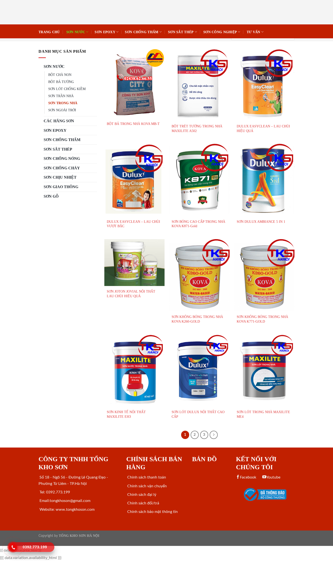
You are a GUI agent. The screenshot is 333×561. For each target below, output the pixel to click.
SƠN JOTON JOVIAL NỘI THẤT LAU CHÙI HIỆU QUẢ (131, 293)
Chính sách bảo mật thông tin (152, 512)
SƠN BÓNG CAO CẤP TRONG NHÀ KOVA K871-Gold (198, 224)
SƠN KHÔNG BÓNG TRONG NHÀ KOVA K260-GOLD (197, 319)
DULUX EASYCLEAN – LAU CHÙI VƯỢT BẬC (133, 224)
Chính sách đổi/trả (142, 503)
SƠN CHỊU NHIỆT (60, 177)
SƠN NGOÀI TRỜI (62, 110)
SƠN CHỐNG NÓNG (62, 158)
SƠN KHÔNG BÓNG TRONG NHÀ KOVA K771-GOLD (262, 319)
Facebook (248, 477)
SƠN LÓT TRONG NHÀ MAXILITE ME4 (263, 414)
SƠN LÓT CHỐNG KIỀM (67, 89)
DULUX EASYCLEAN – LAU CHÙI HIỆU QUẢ (263, 128)
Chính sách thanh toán (146, 477)
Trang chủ (49, 32)
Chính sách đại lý (141, 495)
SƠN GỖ (51, 196)
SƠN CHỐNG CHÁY (62, 168)
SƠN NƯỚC (75, 32)
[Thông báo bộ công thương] (265, 494)
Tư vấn (253, 32)
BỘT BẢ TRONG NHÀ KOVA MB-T (133, 124)
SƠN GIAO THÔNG (61, 187)
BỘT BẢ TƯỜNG (61, 82)
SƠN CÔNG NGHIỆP (220, 32)
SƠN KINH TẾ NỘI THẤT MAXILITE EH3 (126, 414)
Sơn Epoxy (105, 32)
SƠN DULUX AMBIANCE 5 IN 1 (261, 222)
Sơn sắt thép (181, 32)
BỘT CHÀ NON (59, 75)
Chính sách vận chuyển (146, 486)
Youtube (273, 477)
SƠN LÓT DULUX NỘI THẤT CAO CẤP (198, 414)
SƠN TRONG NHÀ (62, 103)
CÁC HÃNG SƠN (59, 121)
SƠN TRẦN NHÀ (61, 96)
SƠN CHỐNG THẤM (141, 32)
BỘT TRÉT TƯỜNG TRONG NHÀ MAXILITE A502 (197, 128)
